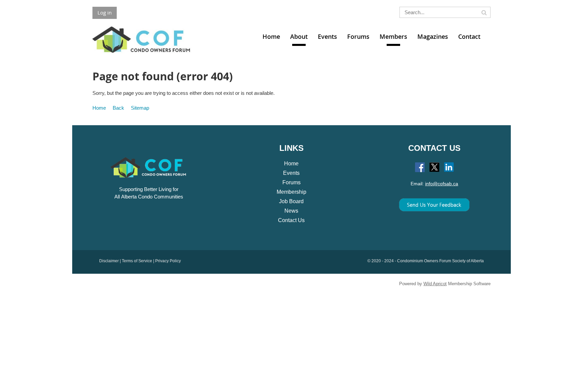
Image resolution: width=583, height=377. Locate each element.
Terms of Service (137, 261)
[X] (434, 167)
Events (291, 173)
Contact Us (291, 220)
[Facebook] (420, 167)
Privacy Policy (168, 261)
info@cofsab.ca (441, 183)
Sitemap (140, 108)
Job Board (291, 201)
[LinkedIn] (449, 167)
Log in (105, 12)
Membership (291, 192)
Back (118, 108)
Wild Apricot (435, 283)
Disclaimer (109, 261)
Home (99, 108)
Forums (291, 182)
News (291, 211)
